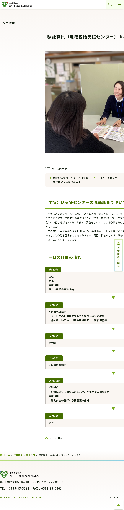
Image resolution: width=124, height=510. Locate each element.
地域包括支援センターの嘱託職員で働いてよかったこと (70, 180)
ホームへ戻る (55, 438)
